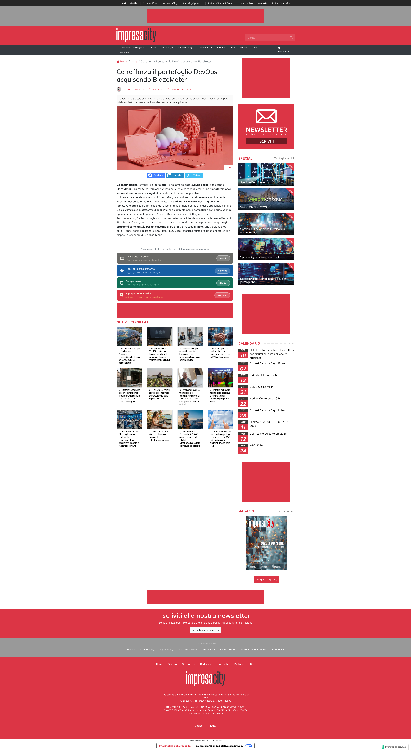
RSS (252, 663)
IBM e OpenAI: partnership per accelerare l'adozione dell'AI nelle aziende (220, 353)
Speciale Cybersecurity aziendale (260, 257)
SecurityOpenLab (192, 3)
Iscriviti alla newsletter (205, 630)
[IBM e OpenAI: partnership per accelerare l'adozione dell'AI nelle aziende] (220, 336)
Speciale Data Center (253, 182)
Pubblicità (239, 663)
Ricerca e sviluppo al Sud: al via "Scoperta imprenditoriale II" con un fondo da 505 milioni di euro (129, 355)
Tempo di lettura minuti (180, 89)
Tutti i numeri (285, 511)
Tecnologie (167, 47)
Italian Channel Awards (222, 3)
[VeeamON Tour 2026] (266, 199)
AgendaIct (278, 649)
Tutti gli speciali (284, 158)
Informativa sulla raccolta (175, 745)
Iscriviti (223, 258)
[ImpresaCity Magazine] (266, 542)
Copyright (223, 663)
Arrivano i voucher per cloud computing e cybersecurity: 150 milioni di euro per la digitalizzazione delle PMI (220, 438)
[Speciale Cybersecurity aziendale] (266, 249)
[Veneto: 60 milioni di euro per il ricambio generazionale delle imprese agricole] (159, 377)
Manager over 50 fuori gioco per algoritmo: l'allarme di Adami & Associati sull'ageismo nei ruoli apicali (189, 397)
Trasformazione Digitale (131, 47)
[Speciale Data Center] (266, 174)
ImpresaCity (170, 3)
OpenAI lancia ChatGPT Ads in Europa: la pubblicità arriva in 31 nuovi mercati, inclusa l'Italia (159, 354)
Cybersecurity (185, 47)
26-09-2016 (156, 89)
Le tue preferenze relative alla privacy (219, 745)
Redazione (206, 663)
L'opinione (124, 52)
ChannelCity (150, 3)
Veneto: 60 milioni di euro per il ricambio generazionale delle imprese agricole (159, 394)
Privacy (212, 725)
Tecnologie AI (204, 47)
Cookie (199, 725)
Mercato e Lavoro (249, 47)
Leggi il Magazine (266, 579)
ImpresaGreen (228, 649)
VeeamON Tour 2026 (253, 207)
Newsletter (284, 51)
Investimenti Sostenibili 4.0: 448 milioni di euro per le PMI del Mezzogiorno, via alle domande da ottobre (189, 438)
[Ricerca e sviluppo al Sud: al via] (129, 336)
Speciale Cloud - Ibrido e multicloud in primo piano (263, 280)
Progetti (221, 47)
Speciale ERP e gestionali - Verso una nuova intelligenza (262, 230)
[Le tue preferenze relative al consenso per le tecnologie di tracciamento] (394, 747)
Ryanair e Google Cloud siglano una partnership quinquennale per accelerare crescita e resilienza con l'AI (129, 438)
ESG (233, 47)
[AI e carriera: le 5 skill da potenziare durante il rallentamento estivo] (159, 419)
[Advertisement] (205, 597)
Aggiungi (222, 270)
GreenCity (209, 649)
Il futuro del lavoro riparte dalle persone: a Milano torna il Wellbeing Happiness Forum (220, 395)
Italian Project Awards (254, 3)
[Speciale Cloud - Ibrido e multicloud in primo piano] (266, 274)
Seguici (223, 283)
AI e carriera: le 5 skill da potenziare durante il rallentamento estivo (159, 436)
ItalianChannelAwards (254, 649)
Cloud (153, 47)
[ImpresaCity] (136, 34)
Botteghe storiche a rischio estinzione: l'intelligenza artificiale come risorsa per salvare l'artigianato (129, 395)
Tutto (290, 343)
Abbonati (222, 295)
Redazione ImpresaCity (133, 89)
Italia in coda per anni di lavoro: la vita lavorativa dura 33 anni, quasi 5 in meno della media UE (189, 354)
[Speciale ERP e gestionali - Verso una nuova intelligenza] (266, 224)
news (134, 61)
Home (123, 61)
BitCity (131, 649)
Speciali (172, 663)
